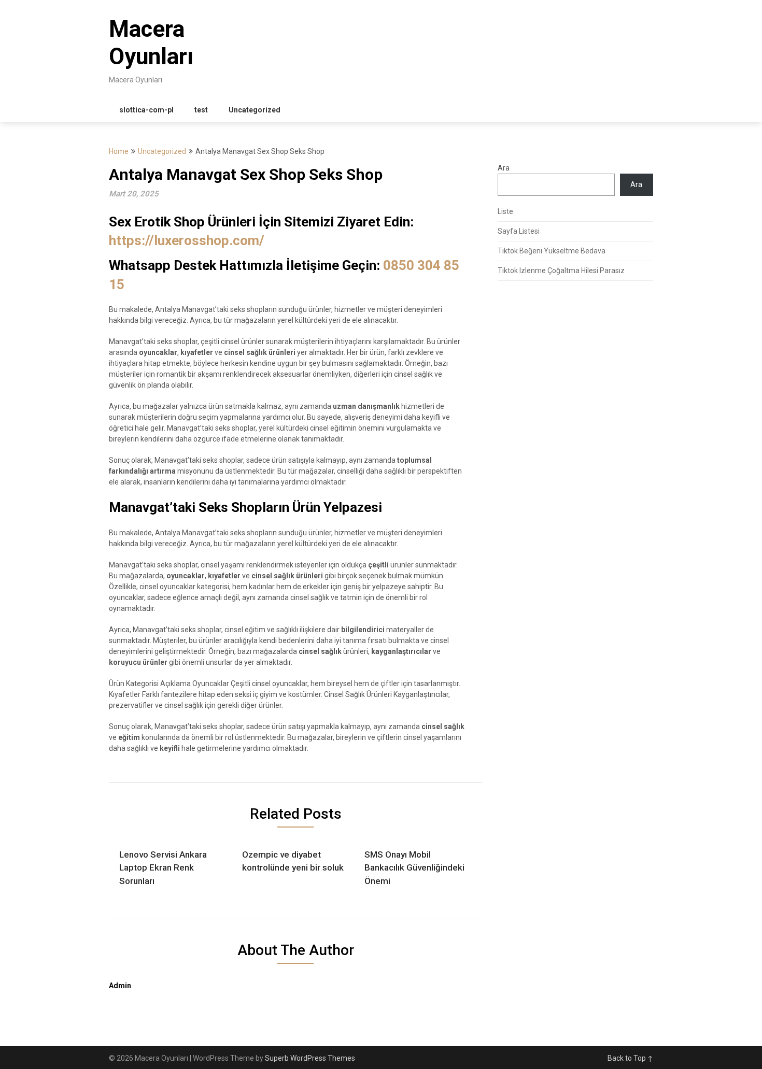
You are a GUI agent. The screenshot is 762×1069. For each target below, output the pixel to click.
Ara (504, 168)
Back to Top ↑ (630, 1058)
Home (119, 151)
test (201, 110)
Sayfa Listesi (519, 231)
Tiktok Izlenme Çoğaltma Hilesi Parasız (561, 270)
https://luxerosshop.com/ (186, 240)
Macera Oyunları (151, 43)
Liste (505, 211)
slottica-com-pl (146, 110)
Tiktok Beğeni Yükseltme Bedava (551, 251)
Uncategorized (254, 110)
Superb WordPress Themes (310, 1058)
